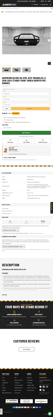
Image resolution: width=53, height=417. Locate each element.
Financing (17, 382)
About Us (42, 1)
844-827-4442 (13, 150)
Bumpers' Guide (18, 380)
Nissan (4, 390)
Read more (4, 294)
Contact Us (17, 392)
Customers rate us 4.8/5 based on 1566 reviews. (41, 402)
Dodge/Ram (5, 382)
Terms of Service (31, 387)
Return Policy (18, 390)
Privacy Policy (30, 390)
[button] (1, 412)
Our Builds (29, 382)
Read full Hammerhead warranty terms (12, 246)
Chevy (3, 380)
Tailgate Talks (30, 385)
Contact (49, 1)
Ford (3, 377)
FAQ (15, 377)
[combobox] (25, 8)
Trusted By (30, 380)
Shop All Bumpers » (7, 392)
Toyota (3, 387)
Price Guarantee (19, 385)
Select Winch (5, 125)
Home (2, 11)
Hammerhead (30, 179)
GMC (3, 385)
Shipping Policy (18, 387)
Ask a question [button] (26, 349)
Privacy (45, 414)
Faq (46, 1)
